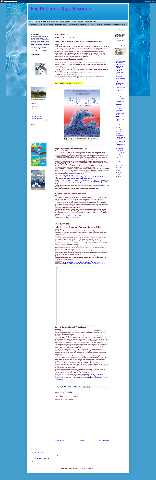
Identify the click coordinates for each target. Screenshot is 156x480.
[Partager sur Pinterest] (89, 387)
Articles (35, 106)
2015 (117, 133)
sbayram (82, 468)
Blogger (93, 468)
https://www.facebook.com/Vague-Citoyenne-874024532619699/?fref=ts (86, 177)
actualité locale (36, 116)
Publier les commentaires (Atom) (71, 443)
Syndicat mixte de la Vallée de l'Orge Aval (120, 119)
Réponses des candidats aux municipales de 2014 (111, 24)
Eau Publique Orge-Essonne (61, 9)
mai (118, 159)
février (119, 165)
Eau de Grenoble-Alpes (120, 99)
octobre (119, 150)
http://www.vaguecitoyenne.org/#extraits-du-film (78, 178)
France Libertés (120, 80)
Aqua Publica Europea (119, 66)
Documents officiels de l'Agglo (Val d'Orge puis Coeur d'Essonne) (79, 21)
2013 (117, 172)
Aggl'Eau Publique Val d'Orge (41, 458)
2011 (117, 176)
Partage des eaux (120, 64)
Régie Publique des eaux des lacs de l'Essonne (120, 103)
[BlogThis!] (84, 387)
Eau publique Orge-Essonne (41, 460)
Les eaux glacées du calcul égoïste (120, 88)
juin (118, 157)
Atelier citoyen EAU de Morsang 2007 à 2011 (82, 24)
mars (119, 163)
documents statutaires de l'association (47, 21)
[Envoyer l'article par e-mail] (79, 387)
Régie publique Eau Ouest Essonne (120, 115)
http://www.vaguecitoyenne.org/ (71, 175)
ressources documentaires (39, 120)
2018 (117, 127)
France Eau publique (119, 70)
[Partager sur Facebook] (87, 387)
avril (118, 161)
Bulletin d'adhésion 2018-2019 (120, 40)
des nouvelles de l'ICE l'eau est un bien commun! (120, 74)
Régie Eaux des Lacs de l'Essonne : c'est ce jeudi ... (121, 139)
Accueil (31, 21)
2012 (117, 174)
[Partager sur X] (86, 387)
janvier (119, 167)
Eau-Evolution (119, 90)
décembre (120, 135)
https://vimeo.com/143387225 (73, 216)
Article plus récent (60, 440)
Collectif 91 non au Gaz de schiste (120, 77)
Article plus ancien (104, 440)
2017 (117, 129)
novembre (120, 148)
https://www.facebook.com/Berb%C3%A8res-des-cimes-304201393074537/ (86, 263)
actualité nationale (37, 118)
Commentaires (37, 109)
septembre (120, 152)
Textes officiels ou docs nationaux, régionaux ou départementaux (47, 24)
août (118, 154)
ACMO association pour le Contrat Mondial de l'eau (120, 83)
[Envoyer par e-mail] (82, 387)
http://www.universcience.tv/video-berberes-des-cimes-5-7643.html (82, 262)
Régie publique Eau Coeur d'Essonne (120, 107)
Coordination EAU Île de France (120, 61)
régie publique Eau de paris (120, 111)
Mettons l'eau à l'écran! (121, 145)
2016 (117, 131)
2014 (117, 170)
